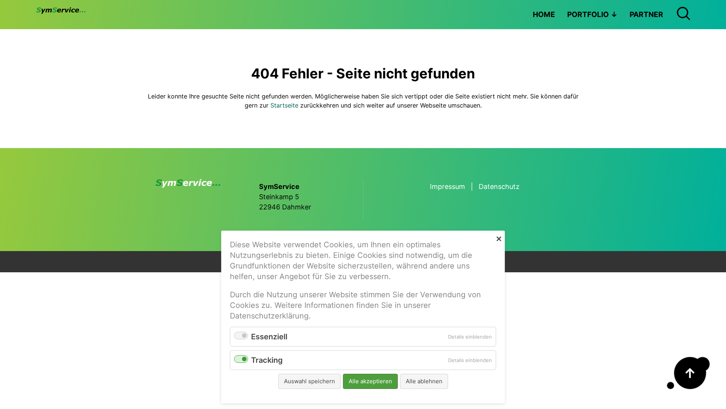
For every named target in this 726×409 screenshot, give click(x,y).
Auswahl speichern (309, 381)
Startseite (284, 105)
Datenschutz (499, 186)
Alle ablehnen (424, 381)
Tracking (267, 360)
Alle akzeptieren (370, 381)
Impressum (447, 186)
